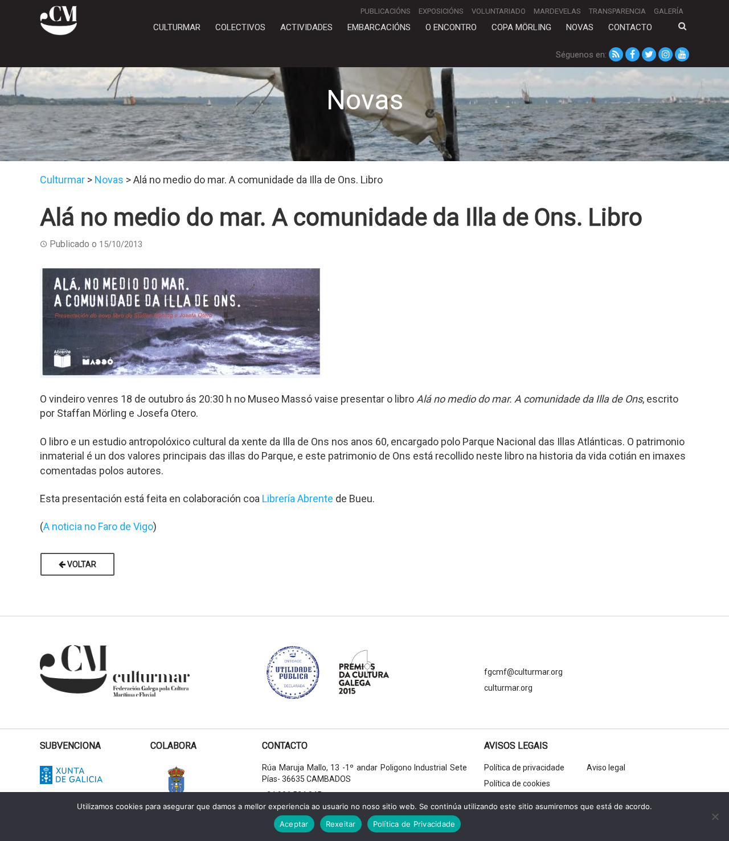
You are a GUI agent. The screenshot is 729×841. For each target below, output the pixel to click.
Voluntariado (499, 11)
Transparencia (617, 11)
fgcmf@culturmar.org (523, 671)
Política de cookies (517, 783)
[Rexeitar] (714, 816)
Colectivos (240, 27)
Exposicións (441, 11)
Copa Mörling (521, 27)
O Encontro (451, 27)
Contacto (630, 27)
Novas (579, 27)
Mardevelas (557, 11)
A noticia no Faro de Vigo (98, 526)
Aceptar (294, 823)
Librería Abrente (297, 498)
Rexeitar (341, 823)
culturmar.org (508, 687)
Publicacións (386, 11)
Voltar (80, 564)
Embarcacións (379, 27)
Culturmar (176, 27)
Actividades (306, 27)
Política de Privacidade (414, 823)
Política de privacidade (524, 767)
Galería (668, 11)
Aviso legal (606, 767)
